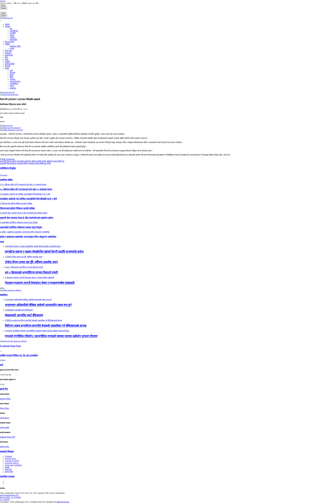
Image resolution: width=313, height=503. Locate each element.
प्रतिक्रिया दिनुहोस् (8, 168)
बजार (7, 59)
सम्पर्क (7, 467)
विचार (12, 75)
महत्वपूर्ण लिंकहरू (7, 451)
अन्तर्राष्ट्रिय (14, 84)
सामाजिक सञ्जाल (7, 476)
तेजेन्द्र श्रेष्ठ (4, 447)
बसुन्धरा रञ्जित (5, 399)
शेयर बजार (8, 51)
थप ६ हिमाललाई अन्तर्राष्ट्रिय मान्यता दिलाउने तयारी (31, 272)
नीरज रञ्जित (4, 408)
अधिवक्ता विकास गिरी (7, 437)
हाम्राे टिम (4, 389)
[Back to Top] (1, 351)
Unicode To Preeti (12, 461)
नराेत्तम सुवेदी (4, 428)
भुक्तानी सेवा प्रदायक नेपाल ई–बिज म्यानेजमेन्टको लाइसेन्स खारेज (26, 217)
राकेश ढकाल (4, 418)
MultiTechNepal (63, 502)
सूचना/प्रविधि (9, 64)
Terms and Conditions (13, 465)
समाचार (7, 26)
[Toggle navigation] (1, 20)
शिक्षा (11, 77)
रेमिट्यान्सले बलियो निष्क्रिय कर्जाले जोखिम (17, 208)
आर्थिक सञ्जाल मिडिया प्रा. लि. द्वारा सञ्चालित (19, 355)
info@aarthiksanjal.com (9, 495)
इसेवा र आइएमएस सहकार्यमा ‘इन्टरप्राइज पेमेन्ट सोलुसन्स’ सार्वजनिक (28, 236)
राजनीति (13, 33)
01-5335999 (4, 500)
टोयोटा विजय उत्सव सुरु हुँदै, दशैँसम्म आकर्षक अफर (31, 262)
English (3, 8)
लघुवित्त (7, 62)
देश (11, 29)
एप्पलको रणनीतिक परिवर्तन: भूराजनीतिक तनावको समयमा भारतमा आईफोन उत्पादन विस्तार (51, 336)
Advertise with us (11, 463)
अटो (11, 71)
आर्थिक (7, 44)
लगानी (12, 48)
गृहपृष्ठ (7, 24)
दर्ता (1, 365)
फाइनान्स (8, 53)
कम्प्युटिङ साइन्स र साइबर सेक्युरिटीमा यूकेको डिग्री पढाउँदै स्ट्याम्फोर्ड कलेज (44, 251)
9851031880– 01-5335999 (10, 497)
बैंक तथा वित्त (9, 42)
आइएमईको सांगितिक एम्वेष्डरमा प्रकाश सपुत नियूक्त (21, 227)
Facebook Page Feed (10, 346)
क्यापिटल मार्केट (15, 46)
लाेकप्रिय (4, 295)
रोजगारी (7, 66)
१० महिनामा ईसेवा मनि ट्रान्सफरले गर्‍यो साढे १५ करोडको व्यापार (26, 189)
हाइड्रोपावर (9, 55)
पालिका (12, 37)
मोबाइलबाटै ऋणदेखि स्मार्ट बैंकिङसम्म (24, 315)
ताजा (2, 241)
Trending (8, 456)
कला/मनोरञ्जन (15, 82)
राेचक (7, 68)
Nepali (3, 6)
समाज (12, 35)
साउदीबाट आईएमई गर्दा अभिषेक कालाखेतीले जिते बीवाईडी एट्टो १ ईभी (28, 199)
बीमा (6, 57)
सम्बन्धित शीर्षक (6, 180)
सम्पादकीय (13, 40)
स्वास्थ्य (12, 79)
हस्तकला (13, 88)
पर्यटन (12, 86)
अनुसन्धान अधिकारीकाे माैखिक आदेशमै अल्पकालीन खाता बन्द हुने (38, 304)
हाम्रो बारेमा (9, 472)
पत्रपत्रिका (14, 31)
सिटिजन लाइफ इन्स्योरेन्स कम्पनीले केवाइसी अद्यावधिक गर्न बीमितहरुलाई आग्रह (45, 325)
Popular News (10, 458)
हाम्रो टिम (8, 469)
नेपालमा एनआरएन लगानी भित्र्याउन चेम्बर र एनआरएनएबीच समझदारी (39, 282)
